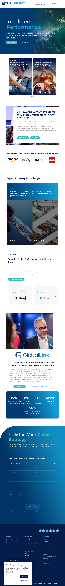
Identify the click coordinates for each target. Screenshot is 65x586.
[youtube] (47, 530)
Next (58, 159)
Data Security (27, 548)
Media (7, 545)
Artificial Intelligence (29, 545)
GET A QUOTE (11, 42)
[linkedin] (53, 530)
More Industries (46, 558)
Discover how (39, 84)
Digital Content (9, 543)
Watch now (14, 81)
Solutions (9, 536)
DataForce (27, 555)
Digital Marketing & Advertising (49, 556)
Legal (44, 543)
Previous (6, 159)
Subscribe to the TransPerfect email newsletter (26, 495)
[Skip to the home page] (16, 3)
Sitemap (49, 583)
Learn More (12, 243)
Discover (23, 42)
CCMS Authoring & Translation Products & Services (31, 551)
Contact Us (46, 563)
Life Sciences (45, 539)
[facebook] (40, 530)
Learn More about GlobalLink (38, 386)
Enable (57, 584)
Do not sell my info (42, 583)
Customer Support (10, 550)
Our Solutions (23, 137)
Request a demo (19, 386)
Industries (46, 536)
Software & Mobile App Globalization (32, 543)
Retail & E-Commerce (47, 541)
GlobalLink (27, 553)
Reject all (24, 580)
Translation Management (30, 539)
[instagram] (50, 530)
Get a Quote (35, 137)
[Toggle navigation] (33, 4)
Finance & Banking (47, 550)
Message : (12, 480)
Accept (24, 576)
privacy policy (28, 511)
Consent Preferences (15, 560)
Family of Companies (54, 4)
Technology (28, 536)
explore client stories (32, 167)
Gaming (44, 552)
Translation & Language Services (13, 539)
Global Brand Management (12, 548)
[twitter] (43, 530)
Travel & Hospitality (46, 545)
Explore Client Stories (16, 279)
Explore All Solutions (10, 552)
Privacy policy (10, 572)
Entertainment (46, 554)
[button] (31, 96)
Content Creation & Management (13, 541)
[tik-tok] (57, 530)
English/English (41, 4)
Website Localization (29, 541)
